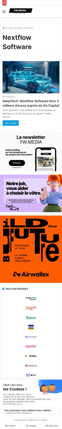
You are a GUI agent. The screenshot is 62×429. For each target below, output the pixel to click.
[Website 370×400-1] (31, 282)
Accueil (8, 28)
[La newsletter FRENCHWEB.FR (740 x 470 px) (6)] (31, 170)
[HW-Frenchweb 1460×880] (31, 211)
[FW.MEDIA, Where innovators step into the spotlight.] (20, 11)
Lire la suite (10, 123)
